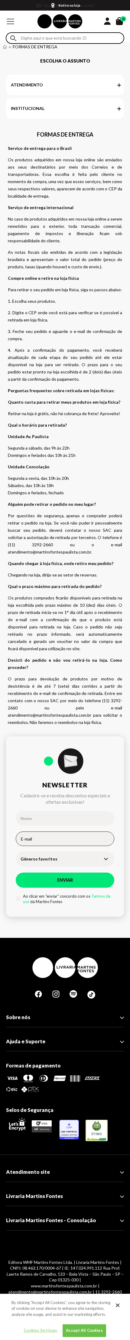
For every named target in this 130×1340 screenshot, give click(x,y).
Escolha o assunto (65, 60)
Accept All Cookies (84, 1330)
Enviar (65, 880)
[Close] (117, 1305)
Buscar (13, 38)
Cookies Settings (40, 1330)
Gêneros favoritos (39, 858)
